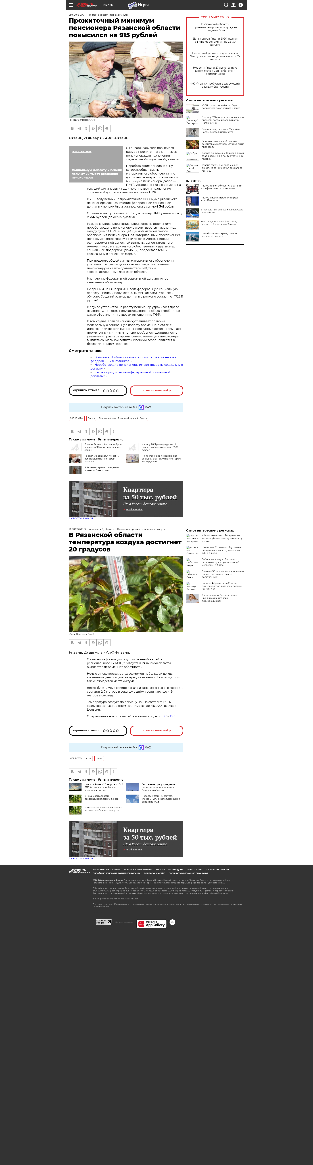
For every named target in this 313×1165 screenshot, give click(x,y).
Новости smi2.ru (81, 518)
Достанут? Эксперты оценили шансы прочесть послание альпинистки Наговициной (223, 120)
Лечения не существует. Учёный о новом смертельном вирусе (221, 130)
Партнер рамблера (124, 922)
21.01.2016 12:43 (77, 14)
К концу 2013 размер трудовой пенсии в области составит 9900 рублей (160, 447)
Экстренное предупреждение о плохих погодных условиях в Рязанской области (159, 787)
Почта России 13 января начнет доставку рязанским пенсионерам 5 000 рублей (161, 458)
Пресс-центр (194, 870)
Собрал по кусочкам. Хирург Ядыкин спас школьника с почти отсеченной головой (223, 156)
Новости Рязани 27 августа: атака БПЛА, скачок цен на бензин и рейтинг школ (215, 70)
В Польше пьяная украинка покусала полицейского (222, 211)
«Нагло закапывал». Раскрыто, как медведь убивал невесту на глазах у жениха (222, 538)
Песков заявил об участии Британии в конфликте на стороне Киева (221, 187)
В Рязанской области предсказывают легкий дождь (101, 797)
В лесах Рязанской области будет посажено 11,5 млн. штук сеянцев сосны (103, 447)
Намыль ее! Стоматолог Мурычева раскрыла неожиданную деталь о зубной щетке (221, 550)
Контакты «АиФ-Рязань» (106, 870)
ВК (164, 716)
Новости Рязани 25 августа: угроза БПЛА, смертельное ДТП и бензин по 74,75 (161, 799)
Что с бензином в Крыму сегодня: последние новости (220, 234)
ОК (172, 716)
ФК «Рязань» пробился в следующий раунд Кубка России (215, 85)
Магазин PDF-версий (217, 870)
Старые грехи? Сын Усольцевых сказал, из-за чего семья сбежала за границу (222, 168)
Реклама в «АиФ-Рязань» (138, 870)
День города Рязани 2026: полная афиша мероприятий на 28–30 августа (215, 41)
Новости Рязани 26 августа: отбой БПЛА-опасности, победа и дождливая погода (103, 787)
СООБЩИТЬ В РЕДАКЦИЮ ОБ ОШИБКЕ (188, 873)
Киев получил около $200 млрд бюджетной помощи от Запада (219, 222)
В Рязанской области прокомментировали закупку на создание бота (215, 27)
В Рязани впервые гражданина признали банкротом (101, 469)
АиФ (92, 119)
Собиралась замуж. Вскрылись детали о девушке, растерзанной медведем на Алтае (220, 562)
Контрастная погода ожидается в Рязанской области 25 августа (103, 809)
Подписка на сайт (154, 873)
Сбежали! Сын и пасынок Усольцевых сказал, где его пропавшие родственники (223, 574)
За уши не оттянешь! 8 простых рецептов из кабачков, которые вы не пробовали (223, 144)
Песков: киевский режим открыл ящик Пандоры (219, 199)
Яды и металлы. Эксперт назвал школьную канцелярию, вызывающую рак (219, 598)
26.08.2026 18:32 (77, 529)
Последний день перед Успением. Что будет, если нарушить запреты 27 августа (215, 56)
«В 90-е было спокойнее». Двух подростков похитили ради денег (221, 106)
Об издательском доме (169, 870)
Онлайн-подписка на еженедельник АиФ (116, 873)
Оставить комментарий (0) (157, 390)
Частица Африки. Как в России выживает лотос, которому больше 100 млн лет (222, 586)
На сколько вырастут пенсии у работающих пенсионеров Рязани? (101, 458)
